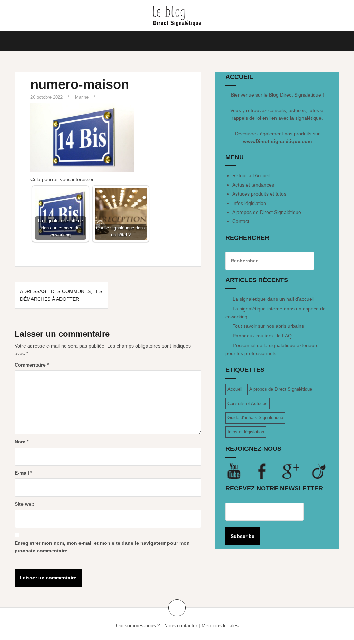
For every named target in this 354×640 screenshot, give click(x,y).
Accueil (234, 389)
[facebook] (268, 471)
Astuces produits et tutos (259, 194)
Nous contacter (180, 625)
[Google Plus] (296, 471)
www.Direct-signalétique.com (277, 141)
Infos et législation (245, 431)
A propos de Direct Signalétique (266, 212)
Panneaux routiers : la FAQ (262, 336)
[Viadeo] (319, 471)
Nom (21, 441)
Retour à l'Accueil (251, 175)
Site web (25, 504)
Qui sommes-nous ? (138, 625)
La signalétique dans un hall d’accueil (273, 299)
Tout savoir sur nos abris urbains (268, 326)
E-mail (23, 473)
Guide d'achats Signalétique (255, 417)
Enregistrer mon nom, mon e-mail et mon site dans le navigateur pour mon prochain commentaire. (102, 546)
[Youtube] (239, 471)
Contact (240, 221)
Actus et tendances (253, 185)
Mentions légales (220, 625)
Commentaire (32, 365)
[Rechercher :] (264, 261)
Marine (81, 97)
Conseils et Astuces (247, 403)
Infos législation (249, 203)
